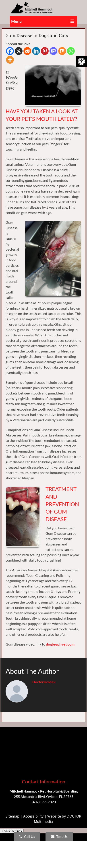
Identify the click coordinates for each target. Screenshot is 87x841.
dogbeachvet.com (60, 644)
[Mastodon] (53, 51)
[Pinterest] (45, 51)
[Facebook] (10, 51)
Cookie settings (12, 831)
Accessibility (33, 816)
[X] (19, 51)
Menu (16, 21)
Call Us (29, 836)
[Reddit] (27, 51)
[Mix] (62, 51)
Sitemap (12, 816)
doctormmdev (44, 682)
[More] (10, 60)
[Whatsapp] (71, 51)
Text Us (62, 836)
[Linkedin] (36, 51)
